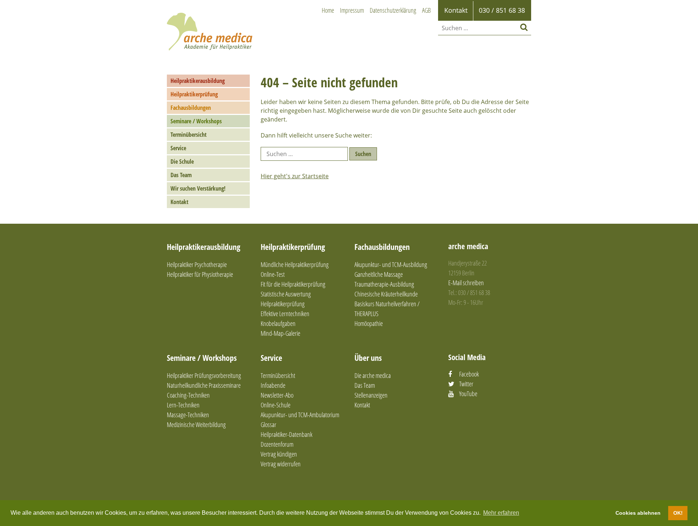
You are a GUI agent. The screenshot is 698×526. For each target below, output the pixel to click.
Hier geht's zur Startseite (295, 176)
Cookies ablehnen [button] (638, 513)
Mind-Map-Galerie (280, 333)
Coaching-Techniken (188, 395)
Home (328, 10)
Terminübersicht (188, 135)
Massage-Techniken (188, 414)
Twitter (466, 383)
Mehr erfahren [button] (501, 513)
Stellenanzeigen (371, 395)
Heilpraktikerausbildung (198, 81)
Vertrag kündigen (279, 454)
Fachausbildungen (191, 108)
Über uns (368, 357)
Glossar (268, 424)
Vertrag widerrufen (281, 463)
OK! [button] (678, 513)
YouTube (468, 393)
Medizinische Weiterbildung (196, 424)
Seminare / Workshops (196, 121)
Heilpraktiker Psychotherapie (197, 264)
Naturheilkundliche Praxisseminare (204, 385)
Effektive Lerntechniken (285, 313)
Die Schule (182, 162)
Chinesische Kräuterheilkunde (386, 294)
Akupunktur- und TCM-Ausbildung (390, 264)
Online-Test (273, 274)
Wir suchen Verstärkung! (198, 188)
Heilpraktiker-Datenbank (286, 434)
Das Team (181, 175)
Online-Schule (275, 405)
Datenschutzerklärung (393, 10)
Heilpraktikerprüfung (194, 94)
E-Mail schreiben (466, 282)
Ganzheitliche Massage (378, 274)
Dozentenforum (277, 444)
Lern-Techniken (183, 405)
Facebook (469, 374)
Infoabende (273, 385)
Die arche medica (372, 375)
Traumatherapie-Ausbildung (384, 284)
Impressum (352, 10)
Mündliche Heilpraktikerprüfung (295, 264)
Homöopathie (368, 323)
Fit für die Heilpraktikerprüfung (293, 284)
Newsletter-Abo (277, 395)
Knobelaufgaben (278, 323)
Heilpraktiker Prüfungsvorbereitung (204, 375)
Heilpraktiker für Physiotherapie (200, 274)
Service (178, 148)
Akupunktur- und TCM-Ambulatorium (300, 414)
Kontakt (179, 202)
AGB (426, 10)
